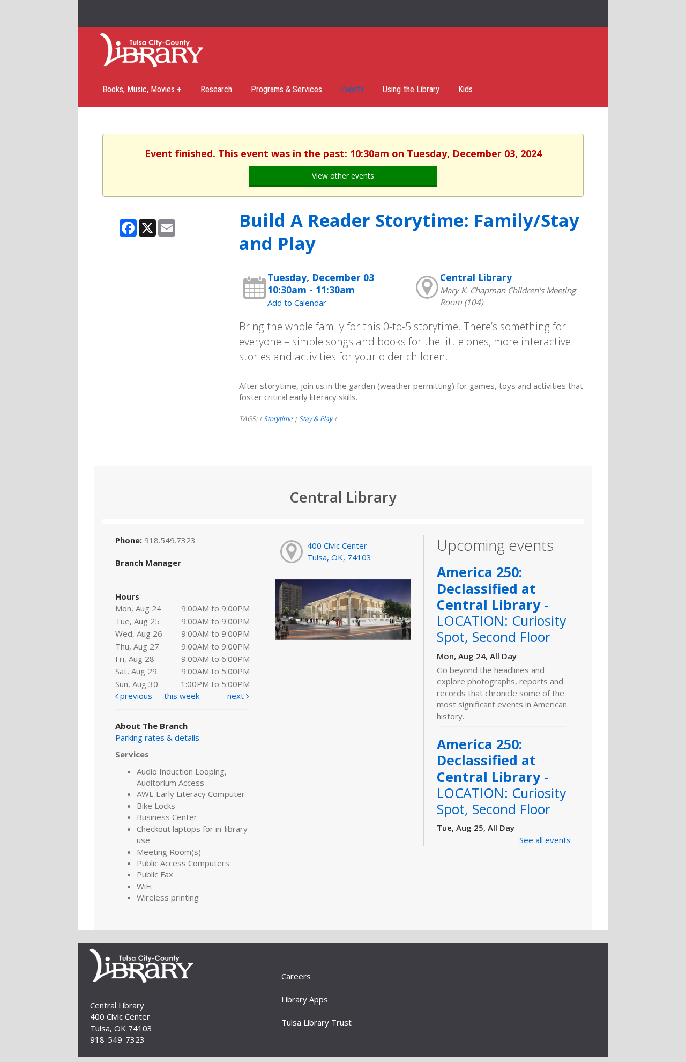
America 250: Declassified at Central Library (501, 604)
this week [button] (181, 695)
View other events (343, 176)
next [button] (236, 695)
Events (352, 89)
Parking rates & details (157, 737)
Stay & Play (315, 418)
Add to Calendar (296, 302)
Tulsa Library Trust (316, 1022)
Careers (296, 976)
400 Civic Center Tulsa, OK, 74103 (339, 551)
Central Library (476, 277)
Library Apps (304, 999)
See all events (545, 840)
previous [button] (135, 695)
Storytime (278, 418)
